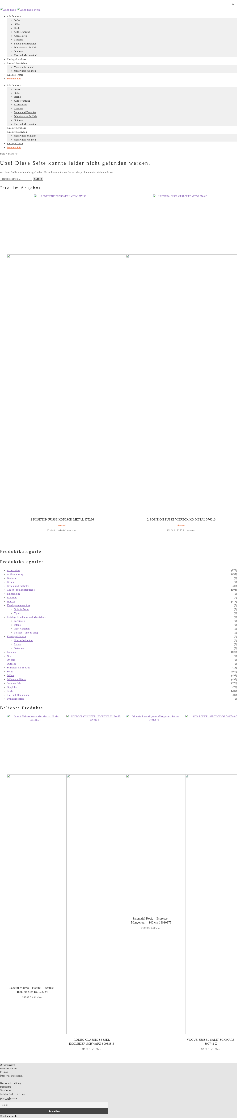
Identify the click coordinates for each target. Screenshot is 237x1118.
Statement (19, 648)
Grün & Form (21, 609)
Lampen (18, 39)
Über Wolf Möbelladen (11, 1076)
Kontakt (4, 1072)
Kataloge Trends (15, 75)
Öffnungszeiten (7, 1065)
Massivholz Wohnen (25, 70)
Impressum (5, 1086)
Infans (17, 624)
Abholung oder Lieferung (12, 1094)
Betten (10, 582)
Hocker (11, 601)
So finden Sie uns (8, 1068)
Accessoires (20, 35)
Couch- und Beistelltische (21, 589)
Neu (9, 656)
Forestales (19, 620)
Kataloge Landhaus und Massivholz (26, 617)
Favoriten (12, 597)
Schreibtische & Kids (25, 47)
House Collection (23, 640)
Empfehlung (13, 593)
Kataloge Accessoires (18, 605)
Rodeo (17, 644)
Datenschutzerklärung (10, 1083)
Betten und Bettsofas (25, 43)
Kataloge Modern (16, 636)
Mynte (17, 613)
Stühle (17, 24)
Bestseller (12, 578)
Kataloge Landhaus (16, 59)
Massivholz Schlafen (25, 67)
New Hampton (22, 628)
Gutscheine (5, 1090)
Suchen (38, 179)
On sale (11, 659)
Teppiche (12, 687)
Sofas (17, 89)
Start (2, 153)
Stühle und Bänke (16, 679)
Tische (17, 28)
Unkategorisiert (15, 698)
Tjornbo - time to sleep (26, 632)
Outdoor (18, 51)
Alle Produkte (14, 16)
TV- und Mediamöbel (25, 55)
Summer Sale (14, 78)
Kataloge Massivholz (17, 63)
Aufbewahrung (22, 31)
